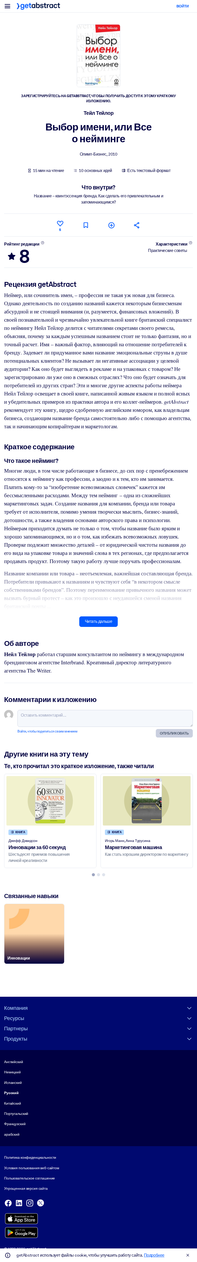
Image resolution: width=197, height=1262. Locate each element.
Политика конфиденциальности (30, 1157)
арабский (11, 1134)
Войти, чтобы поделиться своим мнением (47, 731)
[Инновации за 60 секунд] (50, 800)
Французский (15, 1124)
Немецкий (12, 1072)
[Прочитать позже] (86, 225)
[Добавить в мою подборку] (111, 225)
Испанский (13, 1083)
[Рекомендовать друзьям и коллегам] (137, 225)
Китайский (12, 1103)
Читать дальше (98, 621)
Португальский (16, 1114)
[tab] (93, 874)
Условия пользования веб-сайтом (31, 1168)
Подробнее (154, 1255)
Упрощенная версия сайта (26, 1188)
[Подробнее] (42, 243)
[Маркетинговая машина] (147, 800)
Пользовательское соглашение (29, 1178)
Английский (13, 1062)
